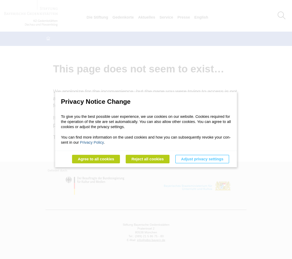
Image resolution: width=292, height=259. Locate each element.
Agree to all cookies (96, 159)
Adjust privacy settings (202, 159)
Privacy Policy (92, 142)
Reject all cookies (147, 159)
